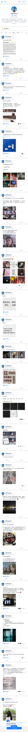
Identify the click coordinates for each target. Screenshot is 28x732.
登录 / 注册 (14, 728)
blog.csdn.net (7, 135)
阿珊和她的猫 (8, 36)
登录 (24, 1)
